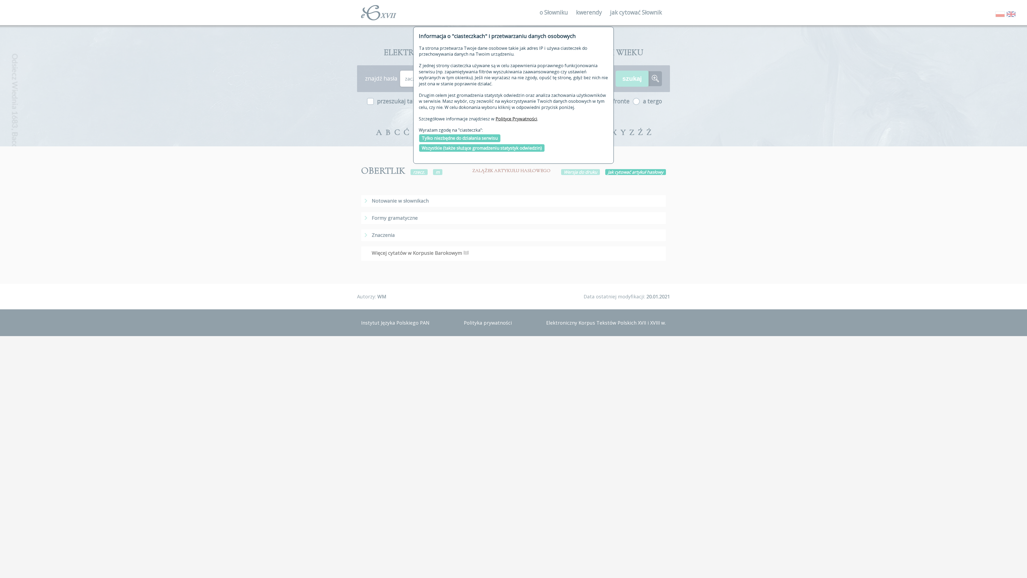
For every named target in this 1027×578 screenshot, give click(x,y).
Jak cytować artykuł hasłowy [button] (635, 172)
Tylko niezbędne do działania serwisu (460, 138)
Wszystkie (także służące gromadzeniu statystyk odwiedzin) (482, 148)
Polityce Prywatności (516, 119)
